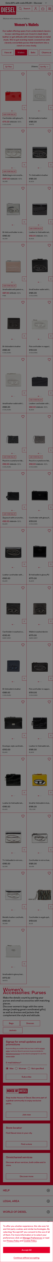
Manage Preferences (32, 1238)
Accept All (26, 1250)
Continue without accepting (26, 1258)
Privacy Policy (13, 1241)
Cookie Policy (30, 1241)
